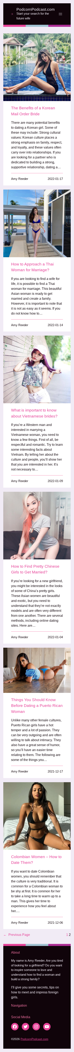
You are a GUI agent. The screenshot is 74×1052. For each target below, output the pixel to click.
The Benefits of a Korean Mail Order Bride (33, 111)
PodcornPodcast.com (35, 9)
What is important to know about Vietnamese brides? (34, 413)
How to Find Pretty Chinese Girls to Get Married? (35, 569)
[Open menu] (60, 14)
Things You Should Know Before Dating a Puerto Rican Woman (37, 706)
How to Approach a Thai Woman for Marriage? (32, 267)
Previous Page (16, 934)
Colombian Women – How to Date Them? (36, 860)
